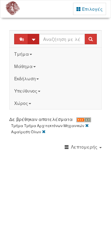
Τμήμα (21, 54)
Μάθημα (23, 66)
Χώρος (21, 103)
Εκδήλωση (25, 78)
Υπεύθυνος (25, 91)
